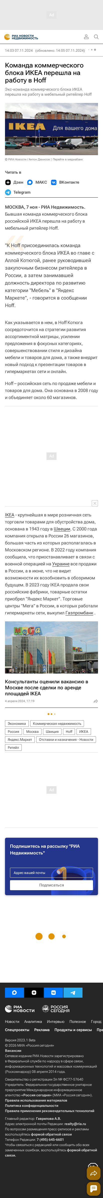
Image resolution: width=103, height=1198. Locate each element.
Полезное (78, 1021)
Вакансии (13, 1051)
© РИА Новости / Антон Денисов (27, 159)
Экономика (17, 724)
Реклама (42, 1030)
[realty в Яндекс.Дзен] (34, 993)
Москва (32, 732)
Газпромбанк (79, 612)
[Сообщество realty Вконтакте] (53, 993)
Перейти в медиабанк (68, 159)
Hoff (69, 732)
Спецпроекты (17, 1030)
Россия (13, 732)
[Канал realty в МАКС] (14, 993)
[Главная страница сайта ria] (5, 37)
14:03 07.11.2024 (19, 50)
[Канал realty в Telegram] (73, 993)
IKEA (9, 514)
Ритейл (13, 748)
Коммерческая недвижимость (57, 724)
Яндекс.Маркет (20, 740)
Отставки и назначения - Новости (66, 740)
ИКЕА (83, 732)
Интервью (55, 1021)
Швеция (52, 732)
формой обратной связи (51, 1134)
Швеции (62, 528)
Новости (12, 1021)
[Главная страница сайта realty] (30, 37)
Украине (61, 563)
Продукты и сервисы (73, 1030)
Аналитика (33, 1021)
